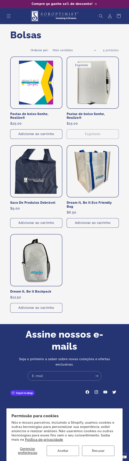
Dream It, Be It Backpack (30, 291)
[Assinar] (96, 376)
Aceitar (62, 451)
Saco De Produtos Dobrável (33, 203)
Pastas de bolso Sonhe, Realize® (29, 116)
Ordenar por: (40, 50)
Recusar (98, 451)
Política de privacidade (44, 439)
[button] (8, 16)
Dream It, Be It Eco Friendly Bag (89, 204)
